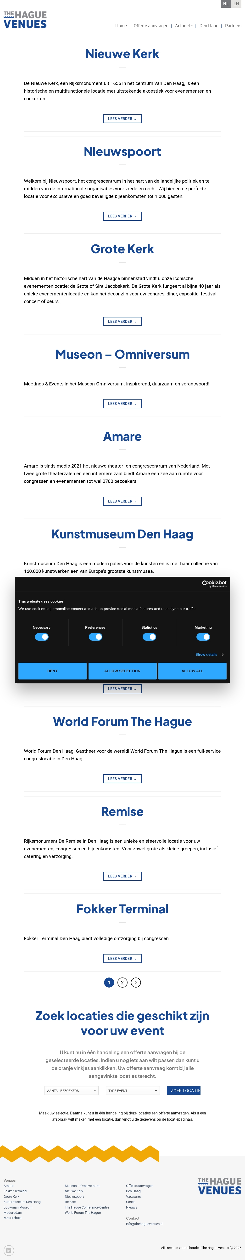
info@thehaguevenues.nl (144, 1223)
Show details (206, 654)
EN (236, 3)
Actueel (182, 25)
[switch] (95, 637)
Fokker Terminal (122, 908)
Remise (122, 811)
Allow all (192, 671)
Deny (52, 671)
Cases (130, 1201)
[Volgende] (136, 982)
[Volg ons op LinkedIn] (9, 1250)
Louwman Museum (18, 1207)
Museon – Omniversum (122, 353)
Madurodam (13, 1212)
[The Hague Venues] (27, 20)
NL (226, 3)
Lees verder (122, 118)
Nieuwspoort (122, 150)
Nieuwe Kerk (122, 53)
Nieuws (131, 1207)
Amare (122, 435)
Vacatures (133, 1196)
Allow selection (122, 671)
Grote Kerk (122, 248)
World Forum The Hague (122, 721)
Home (121, 25)
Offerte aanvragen (151, 25)
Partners (233, 25)
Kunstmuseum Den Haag (122, 533)
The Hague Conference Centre (87, 1207)
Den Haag (209, 25)
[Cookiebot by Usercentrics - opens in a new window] (206, 584)
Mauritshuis (12, 1217)
